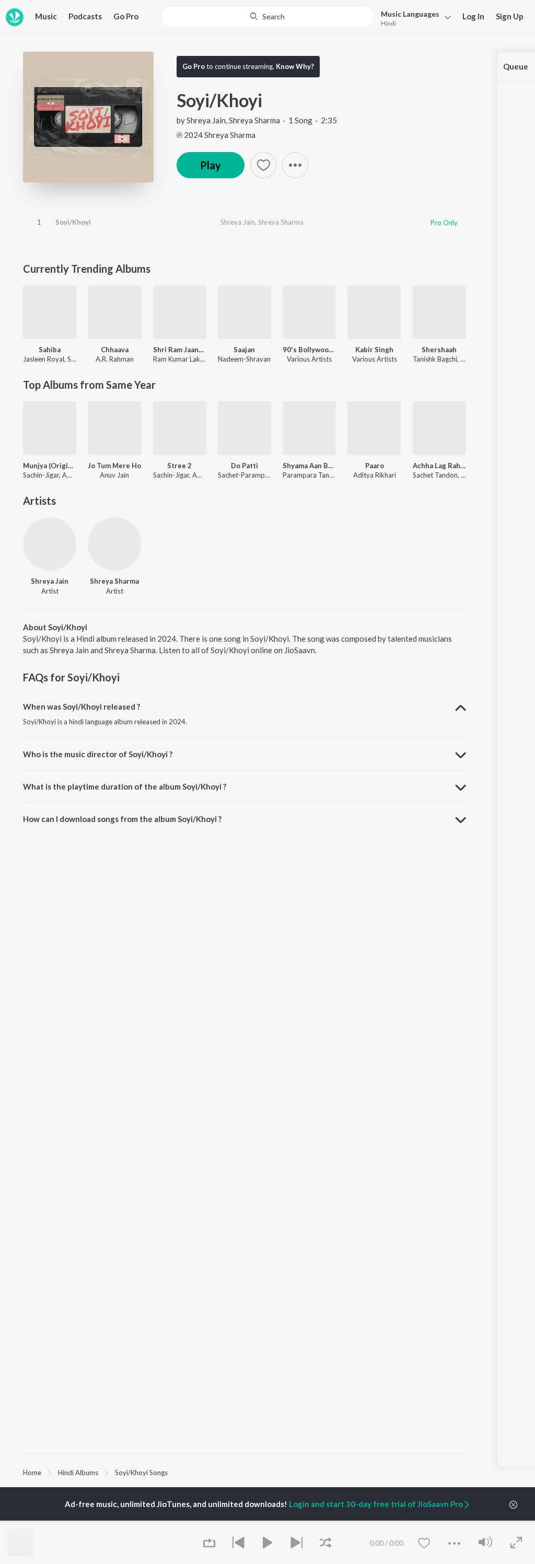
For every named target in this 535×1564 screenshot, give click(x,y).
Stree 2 (179, 465)
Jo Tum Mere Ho (114, 465)
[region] (244, 1472)
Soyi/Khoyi (73, 222)
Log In (473, 16)
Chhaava (115, 349)
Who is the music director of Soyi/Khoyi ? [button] (97, 754)
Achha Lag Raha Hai (439, 465)
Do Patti (244, 465)
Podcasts (85, 16)
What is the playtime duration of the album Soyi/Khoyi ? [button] (124, 786)
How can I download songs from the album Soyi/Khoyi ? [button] (122, 819)
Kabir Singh (374, 349)
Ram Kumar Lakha (180, 359)
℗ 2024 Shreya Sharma (216, 135)
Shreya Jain (206, 120)
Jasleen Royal (43, 359)
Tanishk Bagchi (435, 359)
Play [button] (210, 165)
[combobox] (267, 16)
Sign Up (510, 16)
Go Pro (125, 16)
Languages (410, 13)
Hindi (388, 23)
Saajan (244, 349)
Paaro (374, 465)
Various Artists (309, 359)
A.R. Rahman (115, 359)
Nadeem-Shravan (244, 359)
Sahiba (50, 349)
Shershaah (439, 349)
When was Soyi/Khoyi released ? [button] (81, 706)
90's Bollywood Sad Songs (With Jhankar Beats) (309, 349)
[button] (413, 17)
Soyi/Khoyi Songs (141, 1472)
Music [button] (46, 16)
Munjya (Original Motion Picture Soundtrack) (49, 465)
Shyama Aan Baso (309, 465)
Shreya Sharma (254, 120)
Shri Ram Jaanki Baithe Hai (179, 349)
